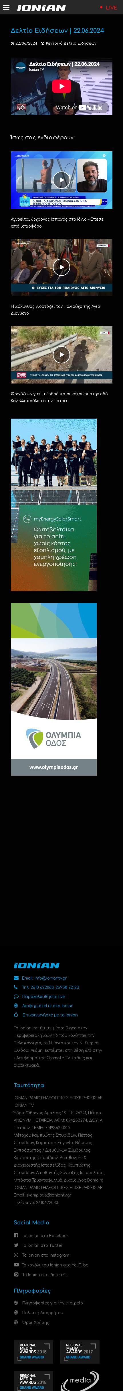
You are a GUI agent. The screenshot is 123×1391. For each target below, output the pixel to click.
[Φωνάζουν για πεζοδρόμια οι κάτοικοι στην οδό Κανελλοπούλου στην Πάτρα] (61, 354)
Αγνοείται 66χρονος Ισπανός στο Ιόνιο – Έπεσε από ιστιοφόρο (57, 222)
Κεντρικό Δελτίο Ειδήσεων (71, 43)
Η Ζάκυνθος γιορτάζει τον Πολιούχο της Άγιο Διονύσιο (55, 310)
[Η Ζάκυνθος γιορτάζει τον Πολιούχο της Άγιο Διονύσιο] (61, 267)
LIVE (111, 8)
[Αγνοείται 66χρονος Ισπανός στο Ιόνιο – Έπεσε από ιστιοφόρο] (61, 180)
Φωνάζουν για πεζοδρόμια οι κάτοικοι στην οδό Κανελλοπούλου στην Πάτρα (59, 397)
